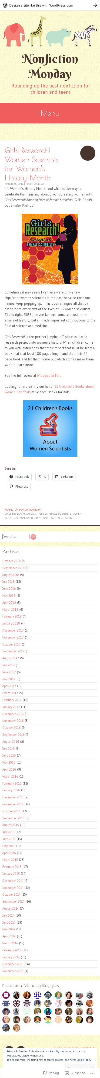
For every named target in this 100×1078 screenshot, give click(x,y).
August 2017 (10, 658)
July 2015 (8, 832)
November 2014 (12, 888)
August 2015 (10, 825)
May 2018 (8, 595)
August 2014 (10, 908)
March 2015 (10, 860)
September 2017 (13, 651)
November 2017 (13, 637)
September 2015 (13, 818)
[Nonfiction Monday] (50, 30)
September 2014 (13, 901)
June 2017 (9, 672)
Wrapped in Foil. (49, 375)
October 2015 (11, 811)
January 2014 (11, 957)
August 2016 (10, 741)
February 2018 (12, 616)
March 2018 (10, 609)
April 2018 (9, 602)
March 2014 (10, 943)
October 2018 (11, 561)
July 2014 (8, 915)
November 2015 (12, 804)
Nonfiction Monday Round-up (23, 509)
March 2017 (10, 693)
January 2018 (11, 623)
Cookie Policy (84, 1059)
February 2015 (11, 867)
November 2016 (13, 720)
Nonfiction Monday (50, 66)
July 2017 (8, 665)
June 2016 (9, 755)
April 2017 (9, 686)
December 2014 (12, 881)
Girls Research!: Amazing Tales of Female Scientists (38, 513)
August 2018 (10, 575)
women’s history (61, 518)
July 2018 (8, 581)
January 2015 (11, 874)
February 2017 (12, 700)
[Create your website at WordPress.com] (50, 5)
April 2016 (9, 769)
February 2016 (12, 783)
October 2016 (11, 727)
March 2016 (10, 776)
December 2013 (12, 964)
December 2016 (13, 714)
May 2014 (8, 929)
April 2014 (9, 936)
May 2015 (8, 846)
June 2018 (9, 588)
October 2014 (11, 894)
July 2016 (8, 748)
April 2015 (9, 853)
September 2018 (13, 568)
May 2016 (8, 762)
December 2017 (13, 630)
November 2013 (12, 971)
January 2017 (11, 707)
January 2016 (11, 790)
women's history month (35, 518)
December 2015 (12, 797)
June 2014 (9, 922)
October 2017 (11, 644)
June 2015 (9, 839)
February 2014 (11, 950)
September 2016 (13, 734)
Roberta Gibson (35, 183)
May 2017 (8, 679)
